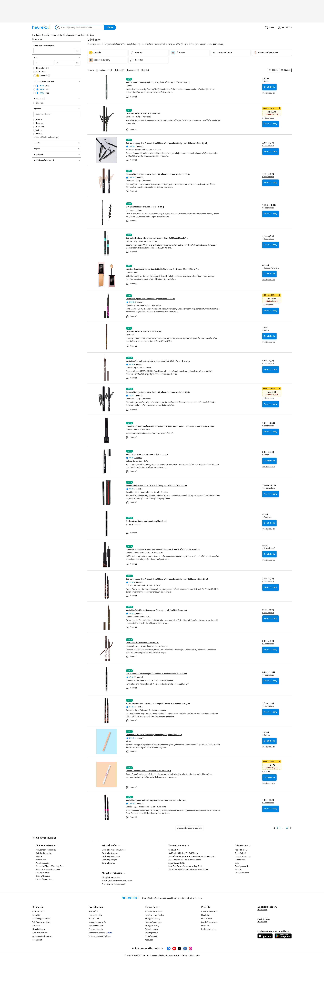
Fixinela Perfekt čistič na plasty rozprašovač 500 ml (188, 869)
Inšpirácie (205, 925)
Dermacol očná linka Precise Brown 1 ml (142, 643)
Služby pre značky (152, 925)
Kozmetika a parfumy (49, 35)
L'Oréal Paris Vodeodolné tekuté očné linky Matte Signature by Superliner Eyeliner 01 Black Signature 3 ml (170, 426)
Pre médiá (36, 925)
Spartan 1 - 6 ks (174, 850)
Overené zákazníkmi (209, 911)
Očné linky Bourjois (109, 859)
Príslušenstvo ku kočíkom (46, 850)
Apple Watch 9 (240, 853)
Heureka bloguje (38, 929)
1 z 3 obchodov (268, 398)
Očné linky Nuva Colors (111, 856)
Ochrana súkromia (96, 929)
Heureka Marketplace (153, 922)
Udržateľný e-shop (208, 929)
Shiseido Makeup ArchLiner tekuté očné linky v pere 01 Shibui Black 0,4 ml (156, 485)
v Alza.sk (265, 330)
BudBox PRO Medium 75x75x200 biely (183, 853)
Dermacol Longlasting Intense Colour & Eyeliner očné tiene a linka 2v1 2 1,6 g (158, 174)
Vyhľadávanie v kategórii (43, 45)
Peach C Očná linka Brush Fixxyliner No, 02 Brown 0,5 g (148, 770)
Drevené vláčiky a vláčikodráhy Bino (50, 866)
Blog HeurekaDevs (39, 933)
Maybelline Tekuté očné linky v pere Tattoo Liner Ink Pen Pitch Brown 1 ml (156, 610)
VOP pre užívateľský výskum (100, 936)
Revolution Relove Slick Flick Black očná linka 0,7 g (147, 454)
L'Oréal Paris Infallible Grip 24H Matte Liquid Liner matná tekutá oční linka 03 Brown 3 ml (163, 549)
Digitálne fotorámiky (44, 853)
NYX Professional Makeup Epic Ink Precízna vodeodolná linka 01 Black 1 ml (156, 674)
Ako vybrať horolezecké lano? (113, 884)
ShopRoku (205, 915)
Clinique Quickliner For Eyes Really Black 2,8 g (145, 207)
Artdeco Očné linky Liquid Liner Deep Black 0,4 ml (146, 521)
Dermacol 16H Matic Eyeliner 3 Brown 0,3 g (143, 331)
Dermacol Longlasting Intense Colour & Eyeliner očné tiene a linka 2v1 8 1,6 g (158, 392)
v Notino (265, 81)
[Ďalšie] (291, 828)
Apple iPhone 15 (241, 850)
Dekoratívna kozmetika (66, 35)
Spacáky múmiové (43, 873)
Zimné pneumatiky (242, 866)
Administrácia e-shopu (154, 911)
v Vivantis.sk (267, 517)
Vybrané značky (109, 845)
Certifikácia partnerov (209, 922)
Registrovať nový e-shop (154, 915)
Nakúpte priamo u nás (97, 922)
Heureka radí (94, 918)
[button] (53, 50)
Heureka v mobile (95, 915)
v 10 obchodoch (268, 488)
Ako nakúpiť (93, 911)
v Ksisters (266, 735)
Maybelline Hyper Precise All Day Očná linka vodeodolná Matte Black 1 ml (156, 800)
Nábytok (238, 869)
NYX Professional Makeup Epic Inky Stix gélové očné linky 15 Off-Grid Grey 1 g (158, 82)
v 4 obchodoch (268, 581)
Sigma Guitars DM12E (176, 863)
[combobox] (79, 27)
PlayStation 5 (240, 859)
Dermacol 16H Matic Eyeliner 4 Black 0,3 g (143, 113)
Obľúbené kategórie (45, 845)
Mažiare (39, 856)
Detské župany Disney (44, 879)
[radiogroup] (56, 89)
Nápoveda (149, 940)
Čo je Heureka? (38, 911)
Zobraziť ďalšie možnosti (45, 137)
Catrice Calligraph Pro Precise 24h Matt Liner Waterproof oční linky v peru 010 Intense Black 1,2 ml (167, 579)
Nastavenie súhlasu (96, 925)
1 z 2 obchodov (268, 118)
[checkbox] (34, 68)
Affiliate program (151, 933)
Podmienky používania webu (189, 955)
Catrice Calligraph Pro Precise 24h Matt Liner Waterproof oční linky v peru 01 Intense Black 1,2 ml (166, 143)
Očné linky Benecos (110, 853)
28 (287, 828)
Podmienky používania (41, 918)
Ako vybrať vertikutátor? (111, 877)
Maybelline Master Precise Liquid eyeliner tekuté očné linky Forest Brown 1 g (158, 361)
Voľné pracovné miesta (41, 922)
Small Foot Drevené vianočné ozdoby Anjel (185, 866)
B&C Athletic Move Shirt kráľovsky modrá (184, 859)
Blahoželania (41, 859)
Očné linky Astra (108, 863)
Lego (237, 863)
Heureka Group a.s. (150, 955)
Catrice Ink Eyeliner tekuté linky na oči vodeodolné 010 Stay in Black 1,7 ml (157, 238)
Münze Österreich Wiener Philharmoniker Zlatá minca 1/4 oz (191, 856)
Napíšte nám (262, 909)
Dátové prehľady (151, 929)
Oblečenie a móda (242, 873)
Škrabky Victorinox (43, 876)
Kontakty (36, 915)
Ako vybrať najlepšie (112, 873)
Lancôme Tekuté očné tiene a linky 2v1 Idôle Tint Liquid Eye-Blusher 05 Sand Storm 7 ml (162, 269)
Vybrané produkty (177, 845)
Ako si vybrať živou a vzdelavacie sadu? (117, 881)
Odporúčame (241, 845)
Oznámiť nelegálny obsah (42, 936)
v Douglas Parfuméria (270, 268)
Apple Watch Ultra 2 (242, 856)
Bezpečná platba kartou (98, 933)
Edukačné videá (151, 936)
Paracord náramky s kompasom (48, 869)
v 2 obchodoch (268, 177)
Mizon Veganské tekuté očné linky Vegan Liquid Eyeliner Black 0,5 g (154, 734)
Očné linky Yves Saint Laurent (113, 850)
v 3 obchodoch (268, 208)
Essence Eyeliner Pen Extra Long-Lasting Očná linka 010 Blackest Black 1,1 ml (158, 703)
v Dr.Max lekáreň (268, 548)
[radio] (34, 86)
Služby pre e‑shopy (152, 918)
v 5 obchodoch (268, 145)
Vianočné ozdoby (42, 863)
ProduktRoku (206, 918)
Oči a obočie (80, 35)
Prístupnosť (37, 940)
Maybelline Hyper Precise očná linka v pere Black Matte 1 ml (150, 298)
